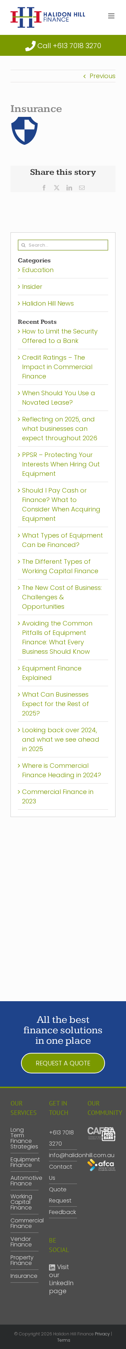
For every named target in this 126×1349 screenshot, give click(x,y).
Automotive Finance (22, 1180)
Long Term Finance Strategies (22, 1138)
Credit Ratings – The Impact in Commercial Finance (57, 367)
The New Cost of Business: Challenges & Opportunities (62, 597)
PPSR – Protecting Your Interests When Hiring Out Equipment (61, 464)
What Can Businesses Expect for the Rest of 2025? (55, 704)
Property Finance (22, 1260)
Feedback (62, 1212)
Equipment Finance (22, 1162)
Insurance (22, 1276)
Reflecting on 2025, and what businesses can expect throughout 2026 (59, 428)
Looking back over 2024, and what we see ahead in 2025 (60, 739)
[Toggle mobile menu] (111, 16)
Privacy (102, 1334)
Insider (32, 286)
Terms (63, 1340)
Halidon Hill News (48, 303)
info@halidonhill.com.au (81, 1155)
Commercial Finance (22, 1223)
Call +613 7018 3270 (69, 46)
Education (38, 269)
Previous (102, 76)
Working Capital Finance (21, 1202)
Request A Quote (63, 1063)
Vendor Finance (21, 1241)
